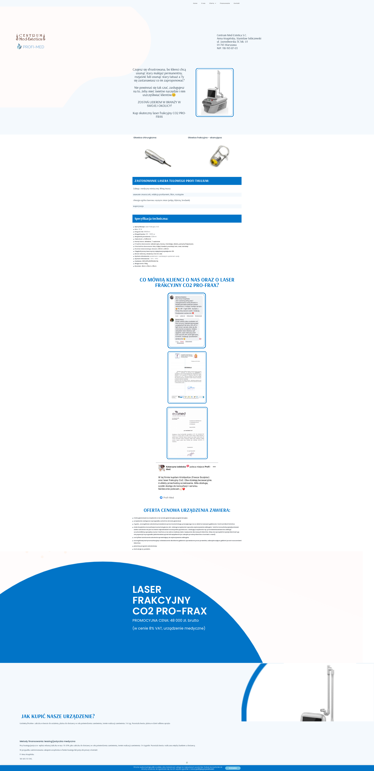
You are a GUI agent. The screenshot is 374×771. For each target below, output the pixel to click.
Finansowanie (225, 3)
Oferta (211, 3)
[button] (233, 768)
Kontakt (237, 3)
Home (195, 3)
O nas (203, 3)
